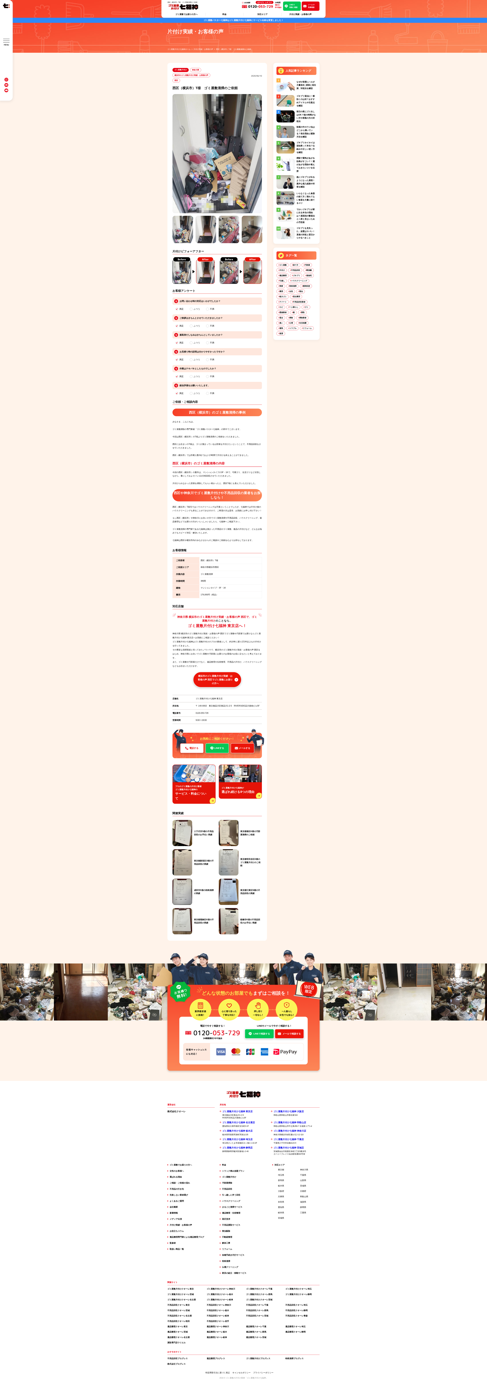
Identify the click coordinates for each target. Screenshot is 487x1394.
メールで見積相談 (311, 6)
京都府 (303, 1191)
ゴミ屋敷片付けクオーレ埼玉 (298, 1289)
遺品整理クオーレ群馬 (256, 1332)
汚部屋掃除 (227, 1183)
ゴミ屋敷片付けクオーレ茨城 (180, 1294)
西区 (176, 80)
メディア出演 (176, 1219)
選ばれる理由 (176, 1177)
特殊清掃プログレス (294, 1358)
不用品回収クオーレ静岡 (296, 1310)
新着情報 (174, 1213)
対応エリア (262, 14)
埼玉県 (281, 1175)
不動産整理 (227, 1237)
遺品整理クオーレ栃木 (217, 1332)
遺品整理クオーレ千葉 (256, 1326)
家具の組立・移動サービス (234, 1273)
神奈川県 (195, 70)
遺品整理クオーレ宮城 (256, 1337)
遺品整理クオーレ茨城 (177, 1332)
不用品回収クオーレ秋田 (178, 1321)
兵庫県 (281, 1196)
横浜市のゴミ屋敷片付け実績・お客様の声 (191, 75)
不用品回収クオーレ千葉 (257, 1305)
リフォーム (227, 1249)
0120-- (260, 6)
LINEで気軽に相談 (293, 6)
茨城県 (303, 1186)
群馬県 (281, 1180)
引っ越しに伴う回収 (231, 1195)
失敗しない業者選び (179, 1195)
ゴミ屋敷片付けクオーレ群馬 (259, 1294)
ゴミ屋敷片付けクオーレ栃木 (220, 1294)
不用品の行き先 (177, 1189)
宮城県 (281, 1218)
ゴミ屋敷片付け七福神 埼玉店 (237, 1139)
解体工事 (226, 1243)
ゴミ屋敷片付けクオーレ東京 (180, 1289)
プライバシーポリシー (263, 1373)
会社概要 (247, 3)
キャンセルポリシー (241, 1373)
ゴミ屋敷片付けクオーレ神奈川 (221, 1289)
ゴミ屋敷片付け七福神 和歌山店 (290, 1122)
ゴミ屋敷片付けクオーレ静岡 (298, 1294)
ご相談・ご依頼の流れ (180, 1183)
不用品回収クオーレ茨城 (178, 1310)
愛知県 (281, 1207)
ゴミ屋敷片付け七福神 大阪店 (289, 1111)
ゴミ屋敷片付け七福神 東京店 (237, 1111)
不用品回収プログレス (177, 1358)
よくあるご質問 (177, 1201)
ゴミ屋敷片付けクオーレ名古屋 (181, 1300)
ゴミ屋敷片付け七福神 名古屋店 (238, 1122)
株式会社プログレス (176, 1364)
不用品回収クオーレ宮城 (257, 1316)
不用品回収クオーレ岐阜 (218, 1316)
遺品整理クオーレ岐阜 (217, 1337)
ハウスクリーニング (231, 1201)
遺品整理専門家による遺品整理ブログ (187, 1237)
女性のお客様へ (177, 1171)
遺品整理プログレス (216, 1358)
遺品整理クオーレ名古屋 (178, 1337)
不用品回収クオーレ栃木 (218, 1310)
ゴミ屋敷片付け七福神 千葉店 (289, 1139)
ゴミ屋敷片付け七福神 (256, 1378)
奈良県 (281, 1202)
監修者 (173, 1243)
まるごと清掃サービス (232, 1207)
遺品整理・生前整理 (231, 1213)
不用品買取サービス (231, 1225)
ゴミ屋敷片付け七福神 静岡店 (237, 1147)
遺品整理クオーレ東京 (177, 1326)
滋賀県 (303, 1202)
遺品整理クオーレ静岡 (295, 1332)
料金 (224, 14)
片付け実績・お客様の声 (300, 14)
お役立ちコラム (177, 1231)
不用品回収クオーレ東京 (178, 1305)
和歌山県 (304, 1196)
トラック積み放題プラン (233, 1171)
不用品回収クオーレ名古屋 (179, 1316)
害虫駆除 (226, 1231)
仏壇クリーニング (230, 1267)
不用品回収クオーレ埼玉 (296, 1305)
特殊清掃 (226, 1261)
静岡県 (303, 1207)
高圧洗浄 (226, 1219)
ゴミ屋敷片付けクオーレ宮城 (259, 1300)
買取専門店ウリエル (176, 1343)
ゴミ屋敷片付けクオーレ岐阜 (220, 1300)
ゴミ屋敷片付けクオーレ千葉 (259, 1289)
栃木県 (281, 1186)
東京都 (281, 1170)
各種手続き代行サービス (233, 1255)
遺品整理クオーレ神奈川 (218, 1326)
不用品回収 (227, 1189)
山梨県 (303, 1180)
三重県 (303, 1213)
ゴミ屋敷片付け (180, 70)
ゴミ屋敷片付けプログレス (258, 1358)
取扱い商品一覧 (177, 1249)
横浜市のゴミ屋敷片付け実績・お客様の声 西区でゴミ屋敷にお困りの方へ (215, 680)
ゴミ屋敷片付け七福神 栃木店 (237, 1131)
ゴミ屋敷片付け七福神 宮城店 (289, 1147)
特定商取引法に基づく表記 (217, 1373)
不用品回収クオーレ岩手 (218, 1321)
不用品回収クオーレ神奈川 (219, 1305)
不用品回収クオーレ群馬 (257, 1310)
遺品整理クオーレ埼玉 (295, 1326)
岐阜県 (281, 1213)
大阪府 (281, 1191)
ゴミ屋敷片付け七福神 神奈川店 (290, 1131)
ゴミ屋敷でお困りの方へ (186, 14)
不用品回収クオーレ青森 (296, 1316)
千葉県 (303, 1175)
